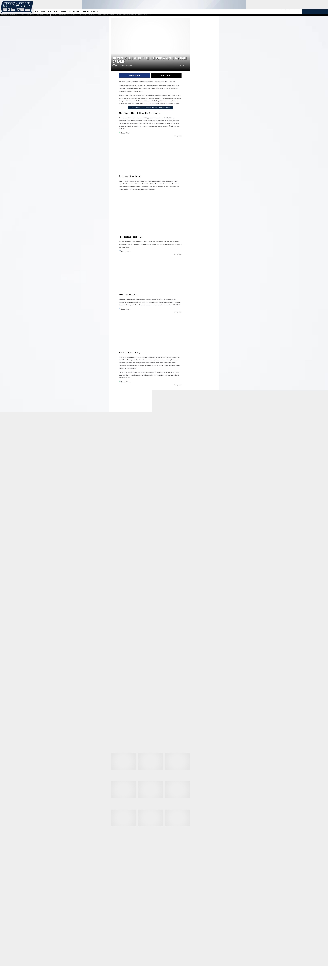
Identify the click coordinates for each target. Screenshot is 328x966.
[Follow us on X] (300, 11)
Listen (49, 11)
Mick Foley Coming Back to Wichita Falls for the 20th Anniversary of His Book (148, 775)
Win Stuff (76, 11)
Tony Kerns (118, 65)
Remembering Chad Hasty (17, 15)
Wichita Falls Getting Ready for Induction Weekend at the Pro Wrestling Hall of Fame (177, 775)
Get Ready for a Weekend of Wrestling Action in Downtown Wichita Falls (149, 831)
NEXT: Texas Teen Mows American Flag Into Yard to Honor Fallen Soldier (150, 108)
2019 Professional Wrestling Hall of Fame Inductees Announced (122, 803)
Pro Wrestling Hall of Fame (133, 729)
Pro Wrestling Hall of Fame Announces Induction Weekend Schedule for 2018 (150, 803)
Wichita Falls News (131, 732)
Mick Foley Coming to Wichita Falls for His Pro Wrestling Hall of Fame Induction (177, 831)
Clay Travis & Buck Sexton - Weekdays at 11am (64, 15)
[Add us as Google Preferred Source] (287, 11)
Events (56, 11)
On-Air (43, 11)
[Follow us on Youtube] (296, 11)
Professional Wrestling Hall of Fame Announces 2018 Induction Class (122, 831)
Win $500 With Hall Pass (42, 15)
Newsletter (85, 11)
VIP (69, 11)
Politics (105, 15)
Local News (83, 15)
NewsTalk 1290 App (115, 15)
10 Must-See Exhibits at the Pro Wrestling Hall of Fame (149, 722)
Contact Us (94, 11)
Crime (99, 15)
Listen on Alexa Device (129, 15)
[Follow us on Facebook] (292, 11)
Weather (63, 11)
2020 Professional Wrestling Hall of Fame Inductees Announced (122, 775)
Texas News (92, 15)
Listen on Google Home (144, 15)
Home (36, 11)
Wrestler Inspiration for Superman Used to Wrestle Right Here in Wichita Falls (175, 803)
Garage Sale (30, 15)
